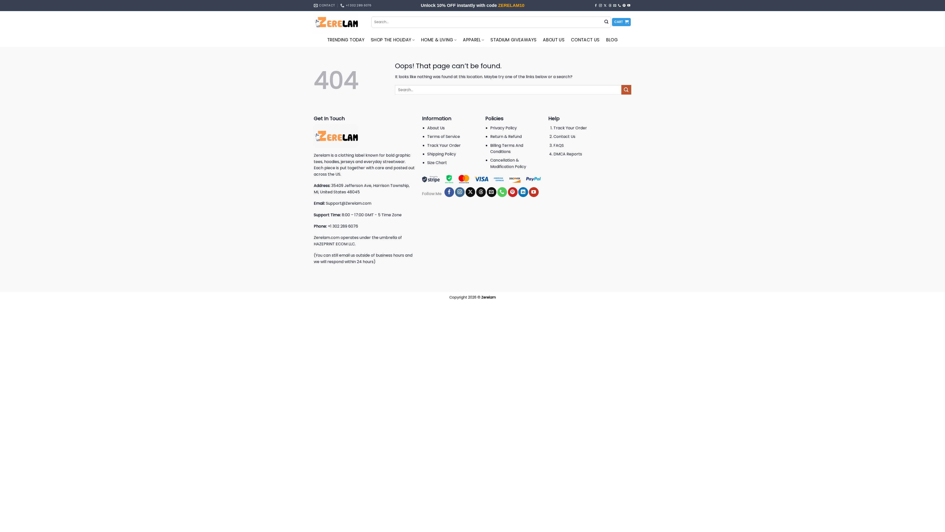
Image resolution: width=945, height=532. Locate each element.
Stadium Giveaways (513, 40)
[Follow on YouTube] (628, 5)
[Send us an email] (614, 5)
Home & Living (437, 40)
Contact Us (585, 40)
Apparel (472, 40)
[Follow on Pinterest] (624, 5)
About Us (554, 40)
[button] (621, 22)
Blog (612, 40)
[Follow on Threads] (610, 5)
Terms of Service (443, 136)
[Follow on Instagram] (600, 5)
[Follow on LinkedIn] (523, 192)
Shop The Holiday (391, 40)
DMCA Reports (567, 154)
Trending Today (345, 40)
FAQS (558, 145)
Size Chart (437, 163)
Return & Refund (506, 136)
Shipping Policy (441, 154)
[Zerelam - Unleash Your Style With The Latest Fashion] (339, 22)
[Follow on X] (605, 5)
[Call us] (619, 5)
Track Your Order (444, 145)
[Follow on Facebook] (595, 5)
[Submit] (606, 22)
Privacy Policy (503, 128)
